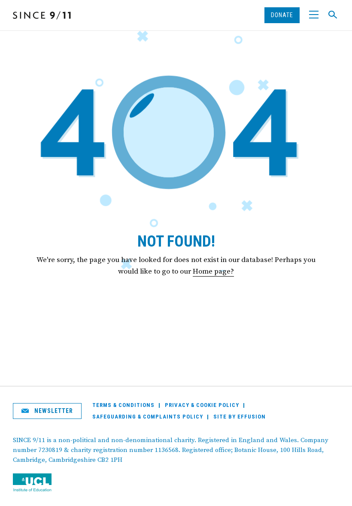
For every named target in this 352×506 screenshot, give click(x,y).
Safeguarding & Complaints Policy (147, 416)
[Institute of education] (40, 483)
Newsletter (53, 410)
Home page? (213, 271)
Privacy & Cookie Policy (202, 405)
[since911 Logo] (42, 15)
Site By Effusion (239, 416)
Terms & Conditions (123, 405)
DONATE (282, 15)
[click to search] (332, 14)
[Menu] (314, 15)
